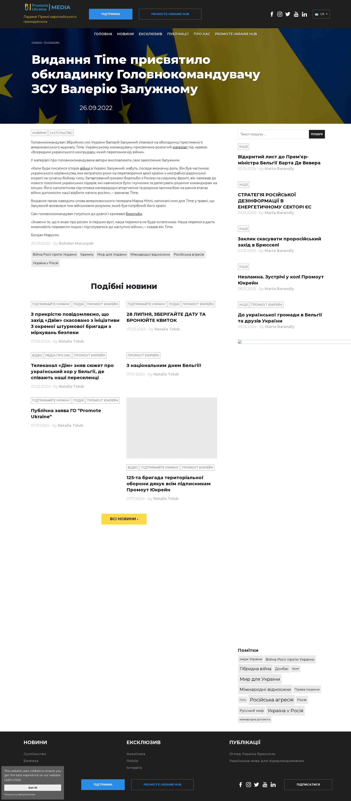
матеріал (180, 147)
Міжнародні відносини (150, 254)
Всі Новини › (124, 519)
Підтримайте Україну (51, 304)
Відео (37, 355)
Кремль (87, 254)
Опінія (132, 761)
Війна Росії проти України (55, 254)
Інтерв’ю (134, 768)
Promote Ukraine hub (170, 14)
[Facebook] (271, 14)
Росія (302, 700)
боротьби (134, 214)
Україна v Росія (45, 263)
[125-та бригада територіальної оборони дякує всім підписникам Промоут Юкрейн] (172, 427)
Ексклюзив (150, 34)
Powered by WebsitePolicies (19, 794)
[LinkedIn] (304, 14)
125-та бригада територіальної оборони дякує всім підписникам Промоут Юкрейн (169, 484)
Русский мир (252, 710)
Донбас (281, 669)
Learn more (12, 779)
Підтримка (110, 14)
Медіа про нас (58, 355)
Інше (243, 147)
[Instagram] (279, 14)
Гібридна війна (255, 668)
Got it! (32, 787)
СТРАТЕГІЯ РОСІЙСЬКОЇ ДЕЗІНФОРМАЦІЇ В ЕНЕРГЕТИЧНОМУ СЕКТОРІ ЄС (274, 201)
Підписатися (308, 784)
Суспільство (52, 42)
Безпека (31, 761)
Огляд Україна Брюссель (252, 754)
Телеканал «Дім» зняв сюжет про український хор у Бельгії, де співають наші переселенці (72, 371)
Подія (78, 304)
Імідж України (251, 659)
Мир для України (112, 254)
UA (322, 14)
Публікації (178, 34)
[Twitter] (287, 14)
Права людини (307, 689)
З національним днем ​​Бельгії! (164, 365)
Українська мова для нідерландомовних (266, 761)
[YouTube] (296, 14)
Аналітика (136, 754)
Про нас (202, 34)
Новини (125, 34)
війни (85, 168)
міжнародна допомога (255, 719)
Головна (103, 34)
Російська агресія (189, 254)
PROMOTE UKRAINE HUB (236, 34)
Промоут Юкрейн (102, 304)
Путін (243, 699)
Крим (295, 668)
